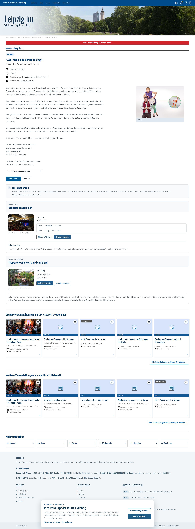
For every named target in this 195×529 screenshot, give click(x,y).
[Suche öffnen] (176, 3)
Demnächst (20, 473)
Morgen (55, 477)
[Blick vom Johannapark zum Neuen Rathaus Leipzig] (97, 20)
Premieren (86, 473)
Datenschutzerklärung (52, 522)
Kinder (57, 473)
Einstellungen (67, 522)
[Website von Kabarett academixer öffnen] (21, 222)
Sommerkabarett (94, 478)
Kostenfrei (82, 498)
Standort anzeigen (62, 237)
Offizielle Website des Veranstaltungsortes (26, 195)
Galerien (49, 473)
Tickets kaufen (13, 179)
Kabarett (29, 37)
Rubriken (34, 3)
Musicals (149, 473)
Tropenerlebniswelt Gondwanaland (36, 77)
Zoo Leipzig (39, 473)
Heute (48, 3)
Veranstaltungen (16, 37)
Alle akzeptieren (139, 516)
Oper (143, 473)
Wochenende (157, 473)
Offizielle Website (44, 237)
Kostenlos (66, 3)
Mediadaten (22, 494)
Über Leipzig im (23, 491)
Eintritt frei (167, 473)
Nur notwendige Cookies (139, 511)
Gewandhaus (33, 478)
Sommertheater (135, 473)
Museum (29, 473)
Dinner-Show (22, 477)
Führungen (42, 478)
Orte (41, 3)
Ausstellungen (95, 473)
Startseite (8, 37)
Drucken (27, 179)
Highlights (56, 3)
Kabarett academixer (39, 37)
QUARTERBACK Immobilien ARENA (73, 478)
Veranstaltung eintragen (26, 498)
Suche (24, 37)
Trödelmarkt (66, 473)
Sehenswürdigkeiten (118, 473)
